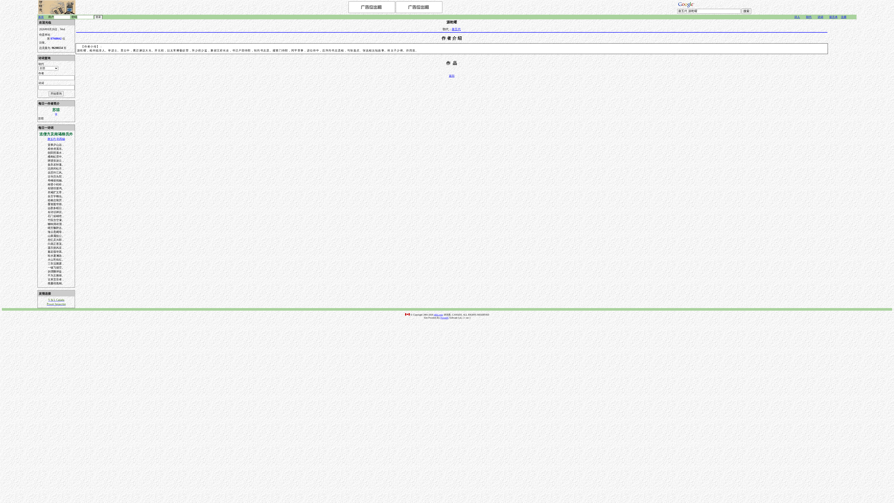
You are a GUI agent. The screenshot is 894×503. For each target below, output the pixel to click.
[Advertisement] (843, 89)
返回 (451, 76)
